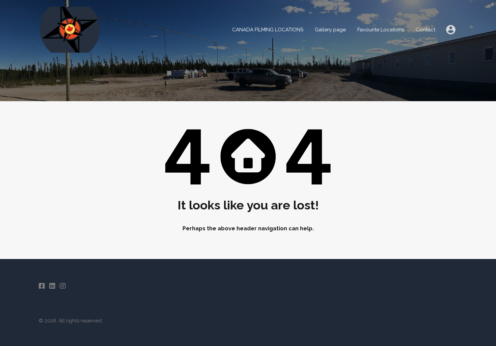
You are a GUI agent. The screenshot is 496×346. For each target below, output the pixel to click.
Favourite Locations (380, 30)
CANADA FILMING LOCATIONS (267, 30)
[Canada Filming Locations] (130, 50)
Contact (425, 30)
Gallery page (330, 30)
